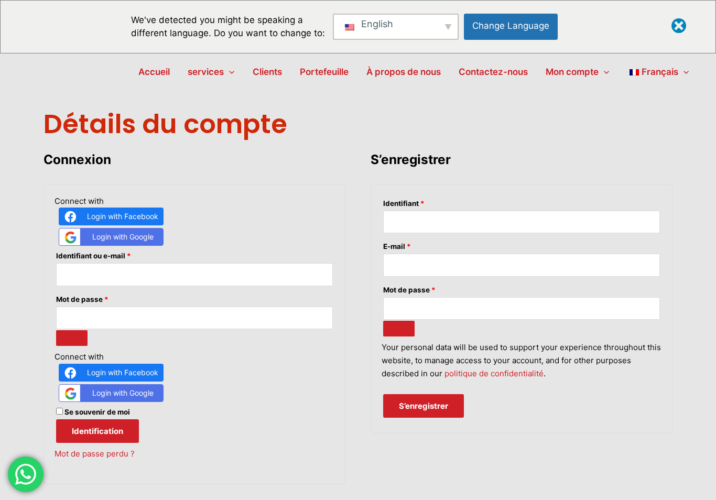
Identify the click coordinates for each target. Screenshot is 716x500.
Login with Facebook (122, 216)
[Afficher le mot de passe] (72, 338)
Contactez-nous (493, 72)
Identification (97, 431)
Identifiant (423, 202)
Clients (267, 72)
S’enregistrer (423, 406)
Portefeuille (324, 72)
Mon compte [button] (572, 72)
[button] (229, 71)
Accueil (154, 72)
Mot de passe (102, 297)
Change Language (510, 25)
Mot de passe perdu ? (95, 454)
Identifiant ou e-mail (113, 254)
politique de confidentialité (494, 373)
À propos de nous (403, 72)
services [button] (206, 72)
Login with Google (123, 236)
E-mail (416, 245)
